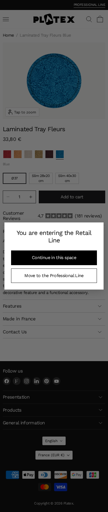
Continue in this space (54, 257)
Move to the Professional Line (53, 275)
